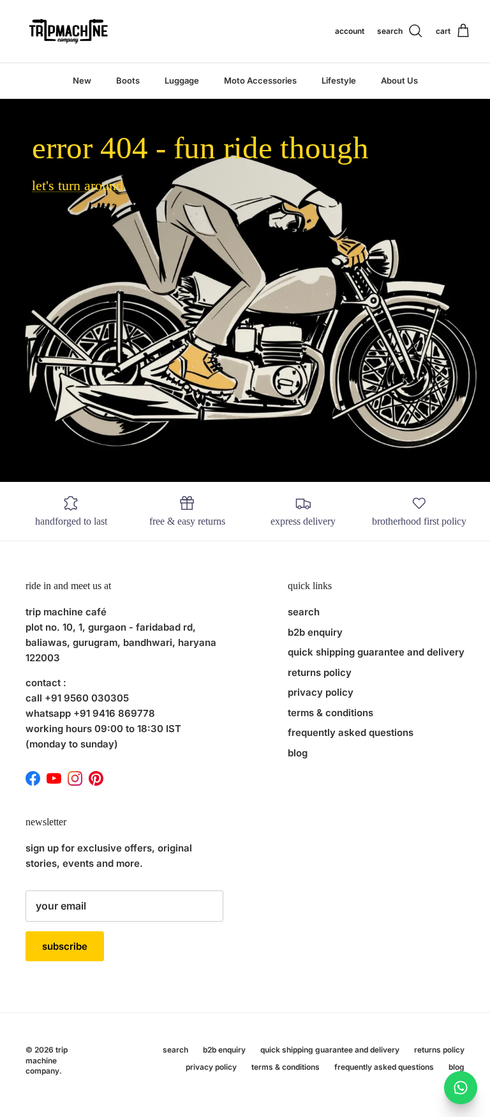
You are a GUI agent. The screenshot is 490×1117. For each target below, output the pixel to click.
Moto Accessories (260, 80)
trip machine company (47, 1060)
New (82, 80)
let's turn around (77, 185)
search (304, 612)
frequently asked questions (350, 732)
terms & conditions (330, 713)
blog (298, 753)
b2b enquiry (315, 632)
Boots (128, 80)
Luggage (182, 80)
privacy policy (320, 692)
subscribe (64, 946)
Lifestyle (339, 80)
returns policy (320, 672)
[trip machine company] (67, 31)
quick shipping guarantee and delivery (376, 652)
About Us (399, 80)
